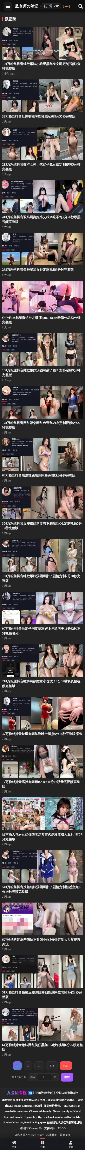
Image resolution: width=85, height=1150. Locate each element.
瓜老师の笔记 (26, 6)
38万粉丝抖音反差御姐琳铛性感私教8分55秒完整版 (39, 116)
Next (65, 1065)
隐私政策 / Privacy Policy (29, 1134)
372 (52, 1065)
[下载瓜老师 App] (66, 6)
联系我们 (51, 1134)
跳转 (67, 1077)
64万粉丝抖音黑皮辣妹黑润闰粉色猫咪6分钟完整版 (39, 475)
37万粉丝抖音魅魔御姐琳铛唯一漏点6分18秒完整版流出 (42, 734)
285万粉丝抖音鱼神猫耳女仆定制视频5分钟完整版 (38, 270)
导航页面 (65, 1134)
